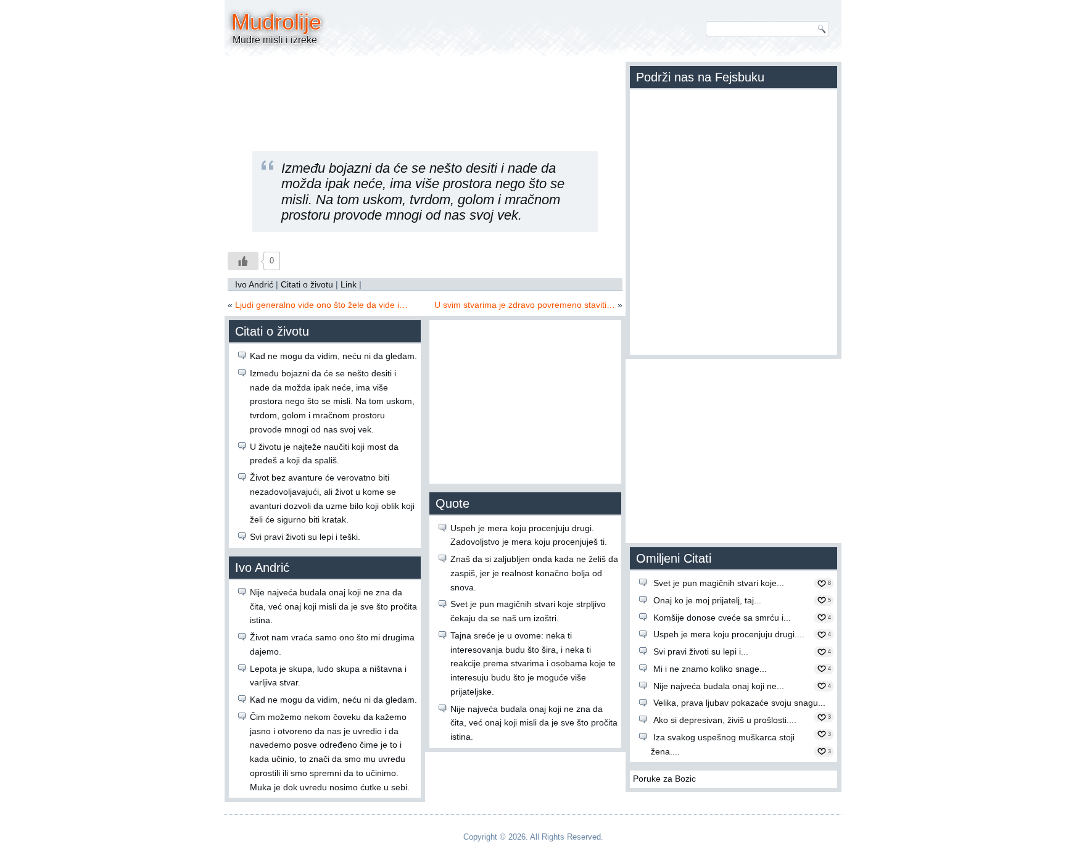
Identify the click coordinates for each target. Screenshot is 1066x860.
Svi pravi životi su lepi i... (700, 651)
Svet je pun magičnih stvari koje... (718, 583)
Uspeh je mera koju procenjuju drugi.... (728, 634)
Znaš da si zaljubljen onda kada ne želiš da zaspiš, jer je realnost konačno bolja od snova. (534, 573)
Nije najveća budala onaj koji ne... (718, 686)
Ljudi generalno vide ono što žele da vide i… (321, 305)
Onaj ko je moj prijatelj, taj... (707, 600)
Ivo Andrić (254, 284)
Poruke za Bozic (664, 779)
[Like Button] (243, 261)
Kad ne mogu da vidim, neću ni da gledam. (333, 356)
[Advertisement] (425, 95)
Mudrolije (276, 22)
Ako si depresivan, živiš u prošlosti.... (724, 720)
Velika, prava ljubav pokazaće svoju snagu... (739, 703)
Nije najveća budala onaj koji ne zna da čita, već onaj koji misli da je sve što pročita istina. (333, 606)
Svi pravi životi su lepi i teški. (305, 537)
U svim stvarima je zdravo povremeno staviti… (524, 305)
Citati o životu (307, 284)
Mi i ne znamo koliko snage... (710, 669)
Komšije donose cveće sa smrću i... (722, 617)
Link (349, 284)
